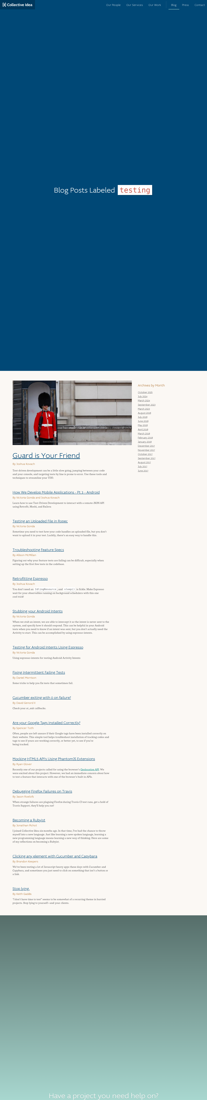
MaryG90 (70, 441)
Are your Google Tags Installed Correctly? (46, 723)
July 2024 (142, 396)
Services (134, 5)
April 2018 (143, 429)
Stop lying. (21, 889)
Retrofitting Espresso (30, 579)
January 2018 (145, 441)
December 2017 (146, 446)
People (113, 5)
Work (155, 5)
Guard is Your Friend (46, 455)
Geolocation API (89, 769)
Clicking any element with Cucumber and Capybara (55, 856)
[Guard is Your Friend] (72, 413)
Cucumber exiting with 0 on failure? (42, 698)
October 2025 (145, 392)
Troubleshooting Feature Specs (38, 550)
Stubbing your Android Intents (38, 611)
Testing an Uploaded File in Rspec (40, 521)
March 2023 (144, 409)
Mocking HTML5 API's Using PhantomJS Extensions (54, 759)
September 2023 (146, 404)
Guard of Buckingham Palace (53, 441)
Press (185, 5)
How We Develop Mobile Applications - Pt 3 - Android (56, 492)
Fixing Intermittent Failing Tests (39, 672)
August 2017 (144, 462)
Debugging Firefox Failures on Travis (42, 791)
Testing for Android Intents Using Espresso (48, 647)
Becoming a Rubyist (29, 820)
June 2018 (143, 421)
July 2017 (142, 466)
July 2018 (142, 417)
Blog (174, 5)
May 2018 (143, 425)
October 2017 (145, 454)
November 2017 (146, 450)
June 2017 (143, 470)
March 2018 (144, 433)
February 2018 (145, 437)
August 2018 (144, 413)
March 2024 (144, 400)
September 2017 (146, 458)
